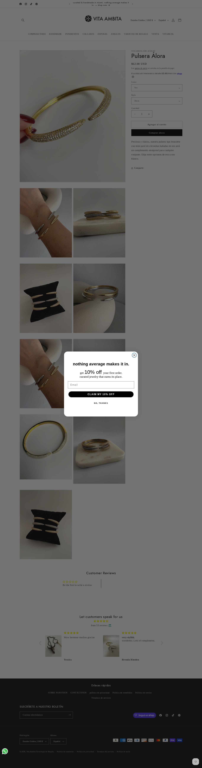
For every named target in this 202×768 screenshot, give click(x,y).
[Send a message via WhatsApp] (4, 751)
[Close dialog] (134, 355)
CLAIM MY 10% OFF (101, 394)
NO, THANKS (101, 403)
